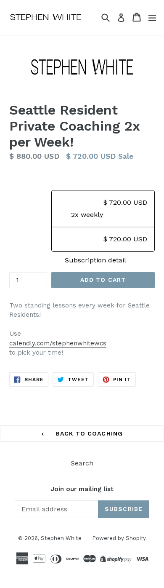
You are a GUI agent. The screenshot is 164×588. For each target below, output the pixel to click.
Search (82, 463)
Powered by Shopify (119, 538)
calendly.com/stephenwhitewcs (57, 343)
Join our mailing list (82, 489)
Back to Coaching (88, 433)
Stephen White (61, 538)
